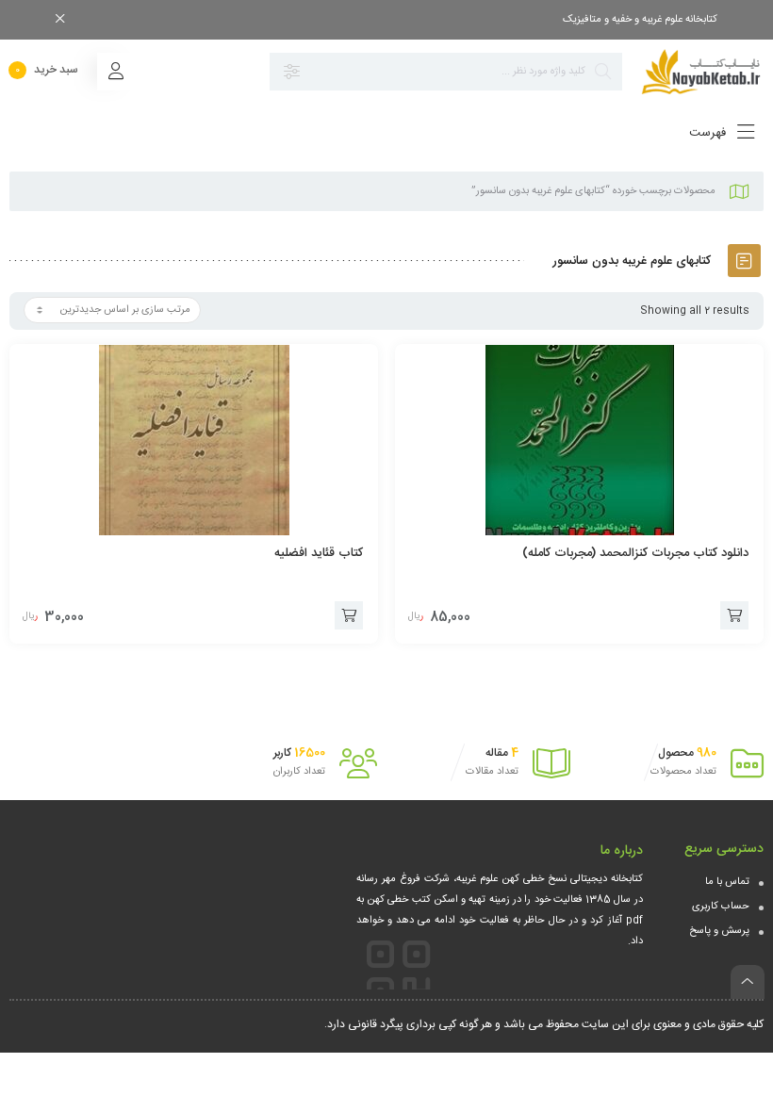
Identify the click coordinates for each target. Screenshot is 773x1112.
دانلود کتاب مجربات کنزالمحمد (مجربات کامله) (635, 553)
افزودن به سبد (734, 615)
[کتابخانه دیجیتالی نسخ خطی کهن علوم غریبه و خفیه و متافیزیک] (702, 71)
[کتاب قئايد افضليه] (193, 440)
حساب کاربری (720, 906)
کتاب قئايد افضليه (318, 553)
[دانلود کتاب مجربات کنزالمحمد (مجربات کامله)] (579, 440)
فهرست (709, 133)
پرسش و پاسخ (719, 931)
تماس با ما (727, 882)
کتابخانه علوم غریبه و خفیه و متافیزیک (640, 19)
